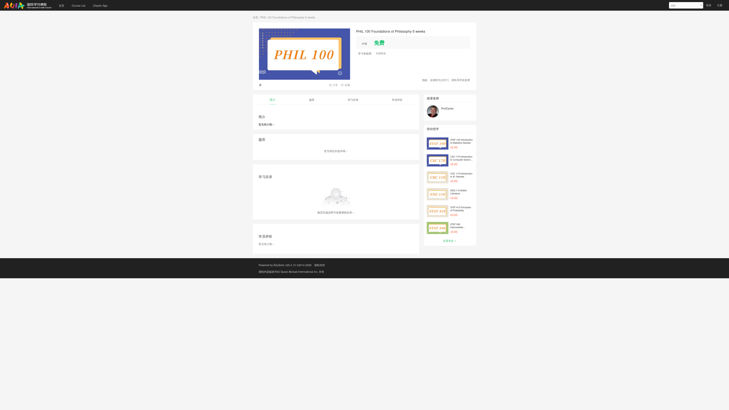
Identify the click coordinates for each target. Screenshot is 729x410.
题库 (311, 100)
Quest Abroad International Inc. (300, 272)
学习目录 (353, 100)
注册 (719, 5)
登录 (708, 5)
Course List (78, 5)
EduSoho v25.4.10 (285, 265)
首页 (61, 5)
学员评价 (397, 100)
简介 (273, 99)
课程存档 (319, 265)
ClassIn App (100, 5)
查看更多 (448, 241)
